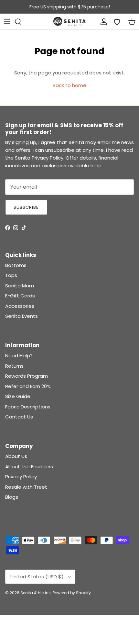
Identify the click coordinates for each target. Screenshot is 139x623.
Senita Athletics (35, 592)
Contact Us (19, 416)
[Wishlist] (117, 22)
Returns (14, 365)
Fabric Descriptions (27, 406)
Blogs (11, 497)
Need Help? (19, 355)
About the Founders (29, 466)
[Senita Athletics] (69, 21)
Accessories (19, 306)
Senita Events (21, 316)
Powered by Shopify (72, 592)
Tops (11, 275)
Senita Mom (19, 285)
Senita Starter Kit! (93, 9)
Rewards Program (26, 376)
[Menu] (7, 22)
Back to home (69, 85)
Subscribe (26, 207)
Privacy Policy (21, 476)
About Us (16, 456)
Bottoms (16, 265)
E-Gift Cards (20, 295)
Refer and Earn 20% (28, 386)
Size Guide (17, 396)
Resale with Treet (26, 487)
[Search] (21, 22)
